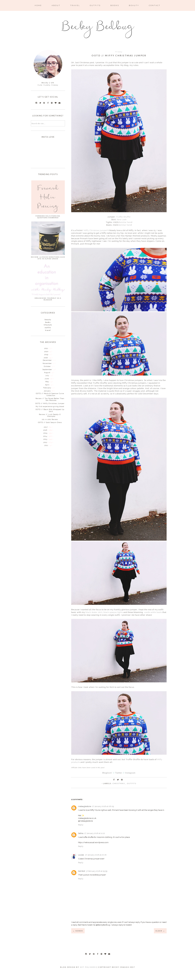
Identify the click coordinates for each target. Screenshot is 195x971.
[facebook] (97, 954)
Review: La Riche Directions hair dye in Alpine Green (48, 258)
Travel (48, 330)
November (47, 363)
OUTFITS (95, 5)
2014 (45, 436)
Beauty (48, 319)
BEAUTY (134, 5)
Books (48, 322)
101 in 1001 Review (50, 419)
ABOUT (56, 5)
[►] (42, 360)
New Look (122, 219)
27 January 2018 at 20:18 (95, 855)
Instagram (130, 773)
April (47, 385)
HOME (38, 5)
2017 (46, 427)
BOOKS (114, 5)
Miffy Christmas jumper (95, 230)
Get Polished (88, 967)
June (47, 379)
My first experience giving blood (50, 406)
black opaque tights (113, 612)
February (47, 388)
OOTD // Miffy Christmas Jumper (49, 403)
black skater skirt (94, 612)
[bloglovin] (105, 954)
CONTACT (154, 5)
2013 (45, 439)
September (47, 369)
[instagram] (86, 954)
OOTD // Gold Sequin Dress (50, 422)
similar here (126, 222)
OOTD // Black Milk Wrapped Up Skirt (50, 410)
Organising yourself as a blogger (48, 299)
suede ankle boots (153, 612)
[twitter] (90, 954)
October (47, 366)
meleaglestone (84, 806)
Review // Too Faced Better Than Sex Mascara (50, 399)
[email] (109, 954)
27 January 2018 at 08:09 (103, 806)
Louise (81, 855)
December (47, 360)
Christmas (118, 783)
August (47, 372)
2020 (46, 352)
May (47, 382)
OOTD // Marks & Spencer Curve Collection (50, 394)
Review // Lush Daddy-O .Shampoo (50, 415)
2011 (46, 445)
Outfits (131, 783)
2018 (46, 358)
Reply (80, 825)
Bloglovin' (107, 773)
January (47, 391)
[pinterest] (93, 954)
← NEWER (78, 931)
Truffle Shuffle (123, 217)
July (47, 375)
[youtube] (101, 954)
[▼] (43, 358)
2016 (45, 430)
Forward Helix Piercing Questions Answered (48, 216)
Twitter (118, 773)
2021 (46, 348)
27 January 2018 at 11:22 (94, 833)
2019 (46, 355)
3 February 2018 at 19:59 (96, 871)
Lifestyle (48, 325)
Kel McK (81, 871)
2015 (45, 433)
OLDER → (160, 931)
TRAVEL (75, 5)
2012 (45, 442)
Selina (80, 833)
